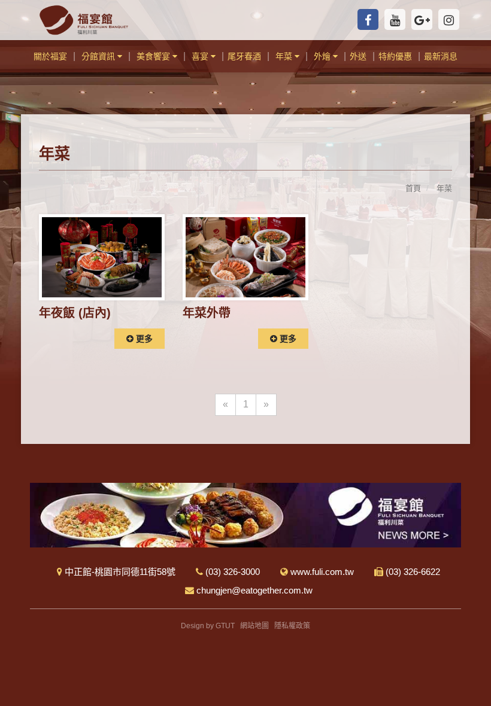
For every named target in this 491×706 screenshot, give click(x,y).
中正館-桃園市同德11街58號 (118, 572)
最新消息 (440, 56)
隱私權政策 (292, 626)
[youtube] (394, 19)
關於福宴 (50, 56)
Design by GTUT (208, 626)
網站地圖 (254, 626)
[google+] (421, 19)
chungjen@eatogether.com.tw (253, 590)
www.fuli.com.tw (321, 572)
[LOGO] (84, 20)
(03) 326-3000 (231, 572)
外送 (358, 56)
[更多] (102, 256)
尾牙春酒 (244, 56)
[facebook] (367, 19)
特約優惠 (395, 56)
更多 (143, 338)
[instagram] (448, 19)
